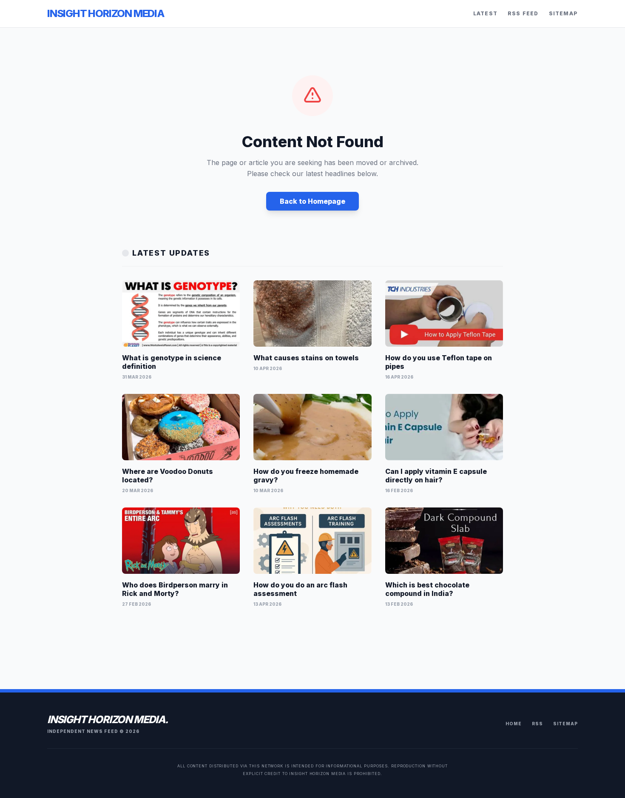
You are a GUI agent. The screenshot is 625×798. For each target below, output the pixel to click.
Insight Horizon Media (106, 13)
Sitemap (563, 13)
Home (514, 723)
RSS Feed (523, 13)
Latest (485, 13)
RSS (537, 723)
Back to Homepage (312, 201)
